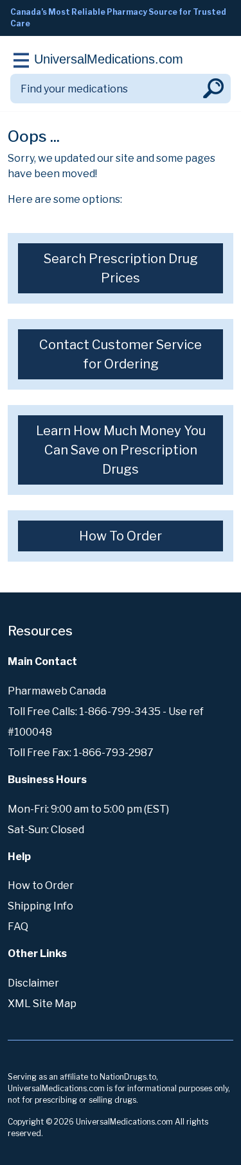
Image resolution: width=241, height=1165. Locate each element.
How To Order (120, 536)
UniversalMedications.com (108, 59)
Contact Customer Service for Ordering (120, 354)
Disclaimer (33, 983)
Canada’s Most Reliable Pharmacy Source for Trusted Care (118, 17)
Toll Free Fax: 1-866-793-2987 (81, 752)
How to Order (41, 885)
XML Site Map (42, 1003)
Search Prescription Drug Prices (121, 268)
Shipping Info (40, 906)
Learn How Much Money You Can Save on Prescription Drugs (121, 450)
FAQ (18, 926)
